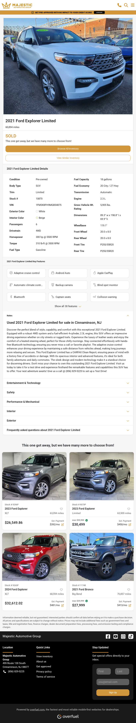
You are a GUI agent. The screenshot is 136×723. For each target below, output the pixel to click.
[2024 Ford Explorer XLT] (34, 557)
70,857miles (124, 594)
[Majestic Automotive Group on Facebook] (106, 636)
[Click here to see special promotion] (68, 12)
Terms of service (45, 676)
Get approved (43, 666)
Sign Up (113, 692)
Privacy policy (44, 671)
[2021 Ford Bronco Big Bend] (101, 557)
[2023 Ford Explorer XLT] (34, 476)
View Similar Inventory (68, 158)
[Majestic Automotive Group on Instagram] (122, 636)
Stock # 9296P (12, 504)
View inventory (44, 656)
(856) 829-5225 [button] (16, 671)
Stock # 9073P (79, 504)
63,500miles (124, 513)
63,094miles (57, 513)
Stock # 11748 (79, 585)
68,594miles (57, 594)
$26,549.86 (14, 523)
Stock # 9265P (12, 585)
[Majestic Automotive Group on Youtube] (114, 636)
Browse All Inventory (68, 148)
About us (41, 661)
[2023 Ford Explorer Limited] (101, 476)
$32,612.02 (14, 603)
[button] (119, 5)
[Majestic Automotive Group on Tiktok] (129, 636)
